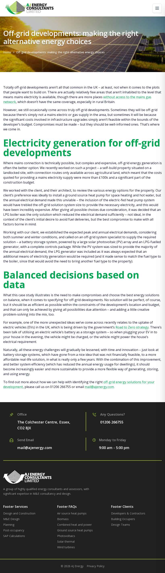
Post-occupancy (13, 530)
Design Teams (120, 525)
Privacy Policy (95, 566)
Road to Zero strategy (132, 327)
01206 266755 (111, 422)
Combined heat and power (74, 525)
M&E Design (11, 519)
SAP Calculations (14, 536)
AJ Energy (77, 566)
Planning (8, 525)
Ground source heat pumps (75, 530)
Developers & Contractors (128, 513)
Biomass (63, 519)
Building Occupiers (123, 519)
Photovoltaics (66, 536)
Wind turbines (66, 547)
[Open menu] (157, 8)
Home (7, 52)
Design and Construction (19, 513)
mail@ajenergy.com (34, 447)
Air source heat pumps (72, 513)
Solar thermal (66, 541)
